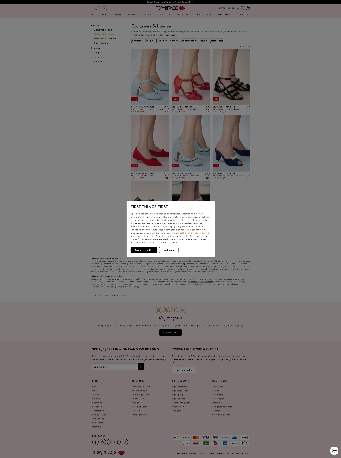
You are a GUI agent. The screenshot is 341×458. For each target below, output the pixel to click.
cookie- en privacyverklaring (194, 233)
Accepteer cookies (144, 250)
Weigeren (169, 250)
